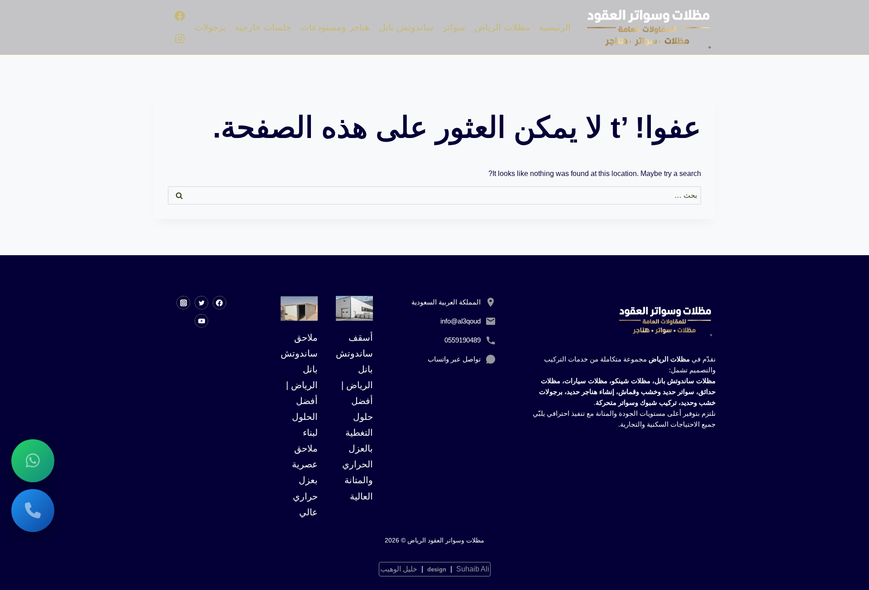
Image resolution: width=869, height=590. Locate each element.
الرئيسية (555, 27)
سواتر (454, 27)
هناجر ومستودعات (335, 27)
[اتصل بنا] (32, 509)
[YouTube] (201, 321)
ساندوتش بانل (406, 27)
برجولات (210, 27)
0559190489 (462, 340)
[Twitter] (201, 302)
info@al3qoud (460, 321)
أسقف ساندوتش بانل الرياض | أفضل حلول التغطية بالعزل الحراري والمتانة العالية (354, 417)
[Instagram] (180, 38)
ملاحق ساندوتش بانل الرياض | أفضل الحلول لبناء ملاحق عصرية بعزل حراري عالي (299, 425)
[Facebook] (180, 16)
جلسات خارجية (263, 27)
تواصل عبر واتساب (454, 359)
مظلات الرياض (502, 27)
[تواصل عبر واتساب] (32, 459)
